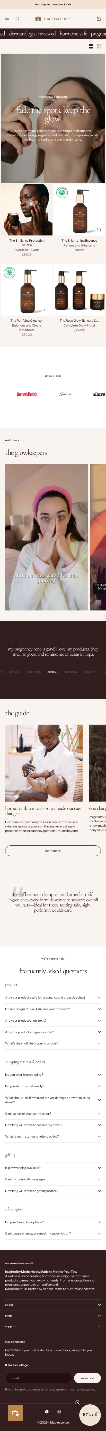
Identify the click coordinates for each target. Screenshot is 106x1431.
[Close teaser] (77, 1402)
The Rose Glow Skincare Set (79, 321)
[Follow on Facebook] (47, 1412)
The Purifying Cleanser (27, 321)
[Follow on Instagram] (59, 1412)
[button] (90, 1415)
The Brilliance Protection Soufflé (27, 243)
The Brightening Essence (79, 241)
